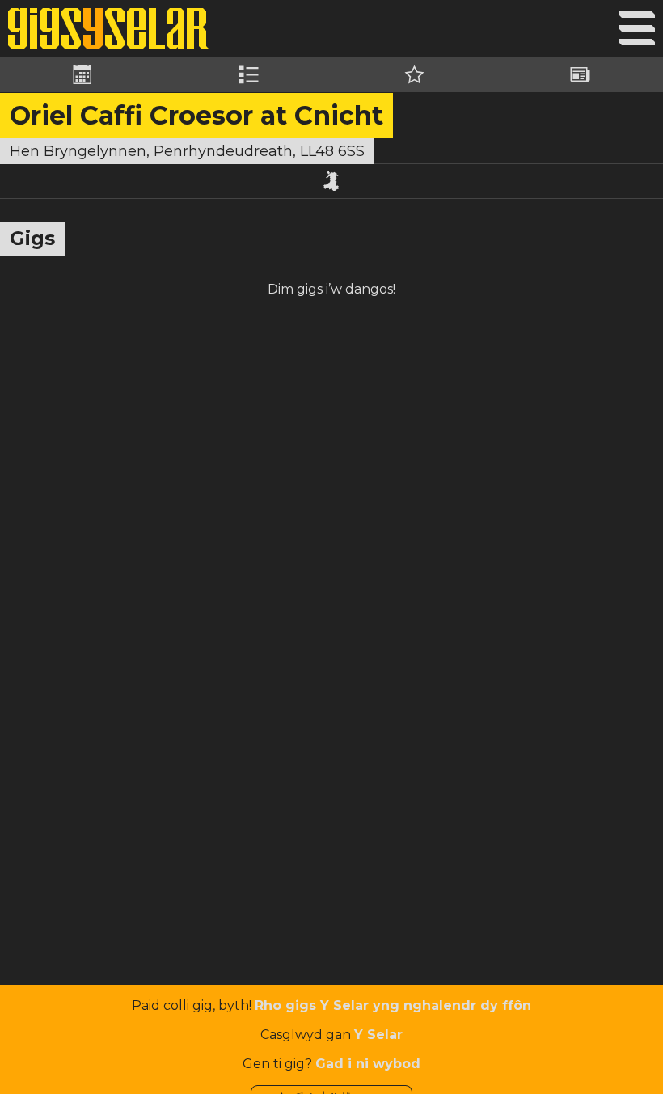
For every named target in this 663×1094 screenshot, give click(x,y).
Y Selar (378, 1034)
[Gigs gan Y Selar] (108, 28)
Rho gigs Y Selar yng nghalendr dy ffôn (393, 1005)
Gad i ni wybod (367, 1063)
